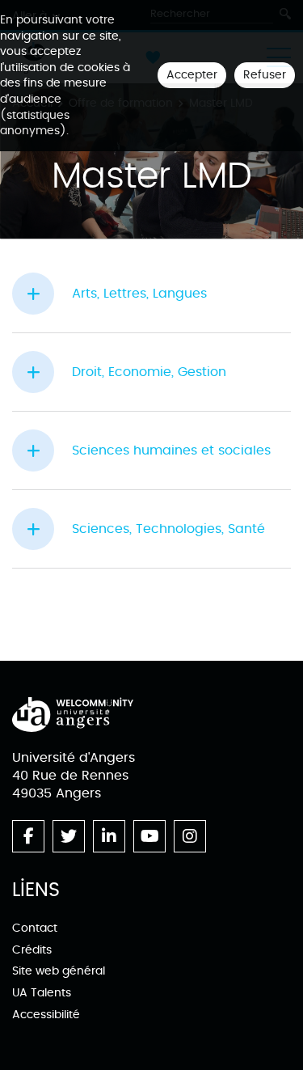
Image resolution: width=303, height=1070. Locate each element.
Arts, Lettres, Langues (139, 293)
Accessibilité (46, 1014)
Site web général (58, 970)
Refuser (264, 74)
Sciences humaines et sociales (171, 450)
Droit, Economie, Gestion (149, 372)
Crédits (32, 949)
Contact (34, 928)
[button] (42, 294)
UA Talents (41, 992)
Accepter (191, 74)
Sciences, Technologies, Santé (168, 529)
